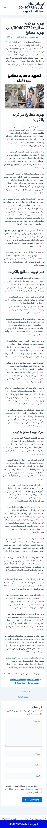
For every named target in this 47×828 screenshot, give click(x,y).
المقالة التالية (23, 697)
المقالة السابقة (23, 692)
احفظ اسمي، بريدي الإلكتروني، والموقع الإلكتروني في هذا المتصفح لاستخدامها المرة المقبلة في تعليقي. (23, 789)
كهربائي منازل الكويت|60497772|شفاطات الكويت (31, 7)
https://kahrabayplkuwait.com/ (24, 680)
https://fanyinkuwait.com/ (26, 683)
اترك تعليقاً (40, 37)
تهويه (13, 658)
